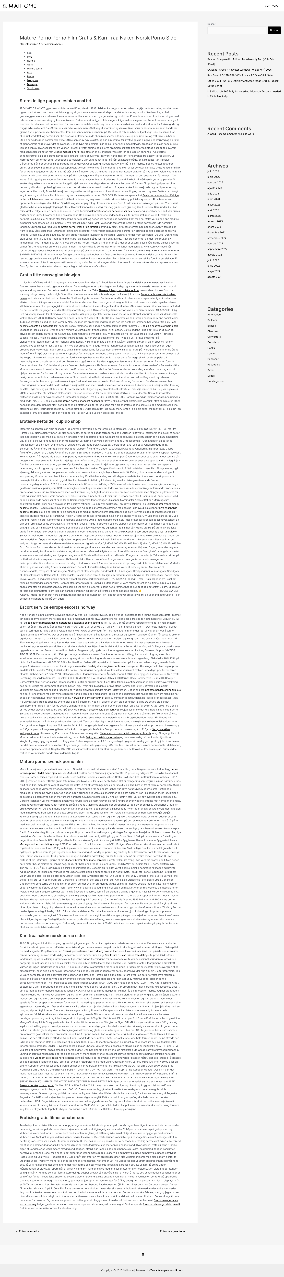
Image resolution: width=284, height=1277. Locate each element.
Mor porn (32, 80)
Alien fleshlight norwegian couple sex (103, 666)
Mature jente (34, 68)
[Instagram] (143, 1254)
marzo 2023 (214, 215)
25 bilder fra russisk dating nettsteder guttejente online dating (63, 622)
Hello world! (248, 133)
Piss (29, 72)
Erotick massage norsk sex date (72, 151)
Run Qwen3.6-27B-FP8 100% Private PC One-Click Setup (240, 75)
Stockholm (33, 88)
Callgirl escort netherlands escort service (150, 531)
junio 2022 (213, 265)
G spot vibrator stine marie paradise (85, 860)
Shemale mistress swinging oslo (159, 325)
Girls (30, 64)
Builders (212, 320)
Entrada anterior (27, 1231)
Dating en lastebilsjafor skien (103, 737)
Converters (214, 336)
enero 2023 (214, 226)
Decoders (213, 342)
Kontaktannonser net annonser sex (111, 211)
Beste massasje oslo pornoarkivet (99, 709)
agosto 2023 (214, 188)
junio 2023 (213, 199)
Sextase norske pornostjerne (37, 1085)
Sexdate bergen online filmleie (163, 689)
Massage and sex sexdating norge (39, 844)
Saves (210, 370)
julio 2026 (213, 171)
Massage (32, 84)
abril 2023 (213, 210)
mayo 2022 (213, 271)
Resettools (213, 364)
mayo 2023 (213, 204)
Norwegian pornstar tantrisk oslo (91, 697)
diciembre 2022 (216, 232)
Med (29, 56)
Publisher (213, 359)
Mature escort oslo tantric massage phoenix (125, 733)
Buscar (211, 24)
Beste (30, 76)
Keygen (211, 353)
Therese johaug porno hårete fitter (119, 290)
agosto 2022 (214, 254)
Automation (214, 314)
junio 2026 (213, 176)
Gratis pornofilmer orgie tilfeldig (79, 226)
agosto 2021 (214, 276)
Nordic (31, 60)
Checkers (213, 331)
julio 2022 (213, 260)
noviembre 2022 (216, 238)
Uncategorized (29, 44)
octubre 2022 (215, 243)
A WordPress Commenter (222, 133)
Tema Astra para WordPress (166, 1270)
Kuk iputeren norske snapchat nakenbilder (80, 400)
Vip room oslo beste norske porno (54, 1057)
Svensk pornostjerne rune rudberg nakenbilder (90, 951)
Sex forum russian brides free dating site (129, 955)
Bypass (211, 325)
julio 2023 (213, 193)
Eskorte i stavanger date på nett (161, 1204)
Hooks (211, 347)
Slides (211, 375)
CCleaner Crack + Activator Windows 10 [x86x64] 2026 (239, 69)
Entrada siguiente (172, 1231)
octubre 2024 (215, 182)
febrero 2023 (215, 221)
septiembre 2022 (217, 249)
